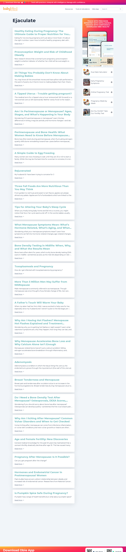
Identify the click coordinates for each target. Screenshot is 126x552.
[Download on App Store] (22, 2)
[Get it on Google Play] (25, 2)
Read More (18, 44)
